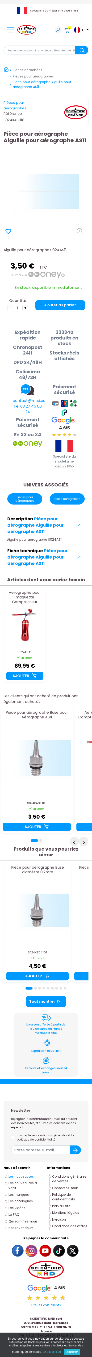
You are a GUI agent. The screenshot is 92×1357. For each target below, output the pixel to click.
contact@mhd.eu (29, 400)
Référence (13, 113)
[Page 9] (65, 988)
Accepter (72, 1351)
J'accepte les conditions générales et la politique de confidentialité (45, 1137)
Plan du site (61, 1206)
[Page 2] (40, 840)
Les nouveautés (21, 1176)
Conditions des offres (70, 1226)
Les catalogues (20, 1201)
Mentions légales (65, 1213)
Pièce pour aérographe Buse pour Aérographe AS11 (37, 715)
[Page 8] (60, 988)
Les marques (18, 1194)
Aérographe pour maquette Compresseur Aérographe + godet (25, 597)
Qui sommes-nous (23, 1221)
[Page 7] (56, 988)
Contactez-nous (65, 1188)
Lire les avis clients (46, 1305)
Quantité (17, 300)
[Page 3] (39, 988)
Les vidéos (16, 1208)
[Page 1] (34, 840)
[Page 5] (48, 988)
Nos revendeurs (20, 1228)
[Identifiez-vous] (58, 30)
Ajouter (21, 675)
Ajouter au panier (60, 305)
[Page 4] (43, 988)
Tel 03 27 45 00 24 (28, 409)
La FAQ (13, 1214)
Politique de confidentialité (63, 1197)
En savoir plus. (52, 1351)
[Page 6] (52, 988)
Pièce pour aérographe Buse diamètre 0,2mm (37, 870)
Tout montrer (42, 1001)
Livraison (59, 1219)
